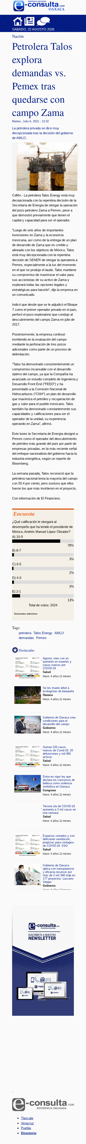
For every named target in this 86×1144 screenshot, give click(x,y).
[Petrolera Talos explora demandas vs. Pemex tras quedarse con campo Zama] (48, 189)
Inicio (18, 21)
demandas (26, 638)
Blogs (52, 21)
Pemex (41, 638)
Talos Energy (43, 633)
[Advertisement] (45, 1049)
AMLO (59, 633)
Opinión (43, 21)
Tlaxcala (27, 1118)
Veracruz (27, 1123)
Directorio (28, 1133)
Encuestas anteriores (25, 614)
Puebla (26, 1128)
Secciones (30, 21)
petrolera (25, 633)
